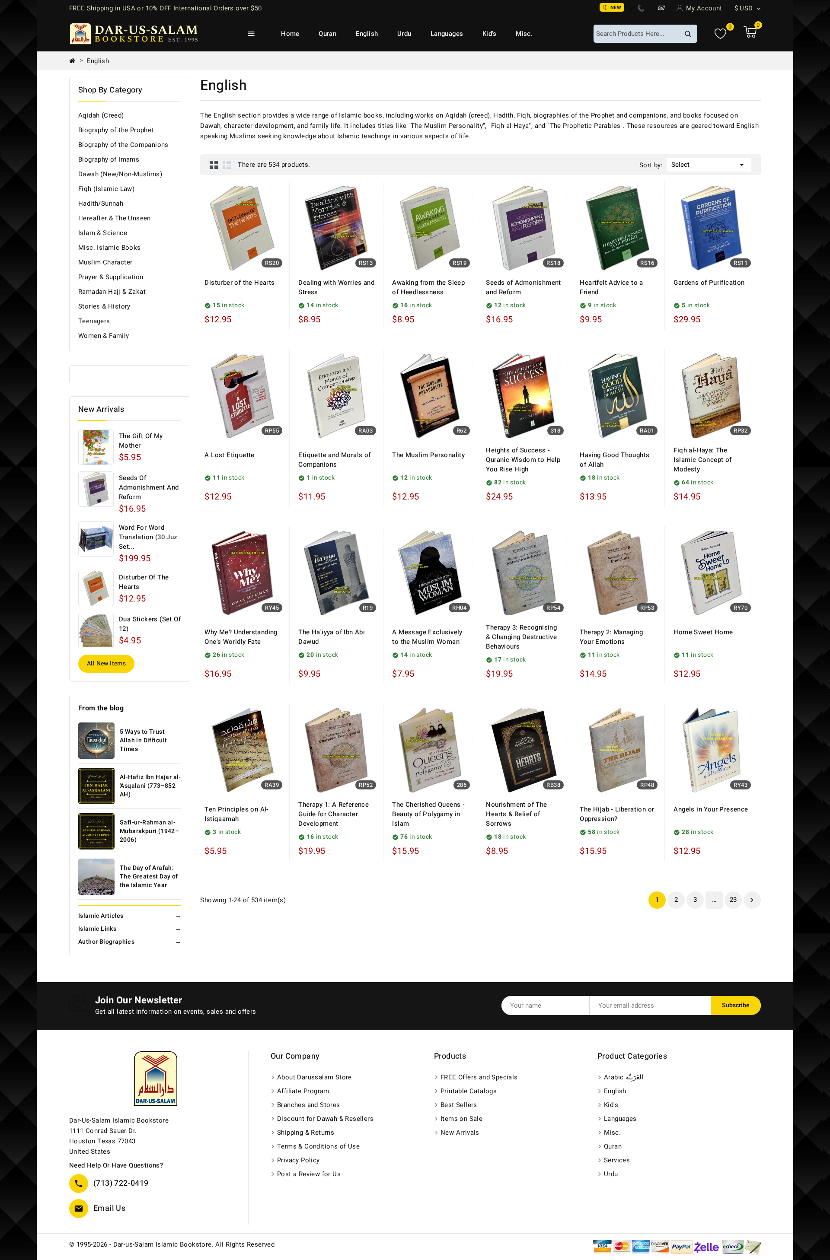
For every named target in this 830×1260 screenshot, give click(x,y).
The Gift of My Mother (141, 440)
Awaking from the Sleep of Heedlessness (428, 287)
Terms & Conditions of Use (318, 1146)
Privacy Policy (298, 1160)
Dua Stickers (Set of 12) (150, 623)
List (227, 164)
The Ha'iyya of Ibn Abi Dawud (331, 636)
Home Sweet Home (703, 632)
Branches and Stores (308, 1105)
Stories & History (104, 306)
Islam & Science (102, 233)
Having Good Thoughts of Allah (614, 459)
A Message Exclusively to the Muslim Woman (427, 636)
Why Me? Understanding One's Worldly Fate (240, 636)
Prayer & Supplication (110, 277)
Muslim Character (105, 262)
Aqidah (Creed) (101, 115)
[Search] (688, 34)
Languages (447, 33)
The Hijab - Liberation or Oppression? (617, 814)
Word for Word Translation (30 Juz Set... (148, 537)
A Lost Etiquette (229, 455)
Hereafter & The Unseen (114, 218)
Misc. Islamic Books (109, 247)
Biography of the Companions (123, 145)
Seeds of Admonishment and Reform (149, 487)
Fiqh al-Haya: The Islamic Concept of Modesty (702, 459)
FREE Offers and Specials (479, 1077)
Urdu (404, 33)
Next (751, 900)
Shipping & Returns (305, 1132)
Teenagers (94, 321)
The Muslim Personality (428, 455)
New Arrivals (460, 1132)
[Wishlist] (720, 34)
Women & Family (103, 335)
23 (733, 899)
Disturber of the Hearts (144, 582)
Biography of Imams (108, 159)
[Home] (75, 61)
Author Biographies (129, 941)
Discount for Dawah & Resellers (325, 1118)
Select (709, 164)
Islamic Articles (129, 915)
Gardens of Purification (709, 282)
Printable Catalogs (469, 1091)
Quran (327, 33)
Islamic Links (129, 928)
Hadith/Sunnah (100, 203)
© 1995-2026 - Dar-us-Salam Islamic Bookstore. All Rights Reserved (172, 1244)
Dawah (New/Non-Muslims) (120, 174)
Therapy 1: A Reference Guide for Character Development (333, 814)
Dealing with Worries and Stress (336, 287)
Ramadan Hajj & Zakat (112, 291)
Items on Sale (461, 1118)
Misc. (524, 33)
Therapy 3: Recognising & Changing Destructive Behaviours (521, 637)
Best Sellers (459, 1105)
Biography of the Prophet (116, 130)
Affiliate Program (303, 1091)
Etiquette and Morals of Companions (334, 459)
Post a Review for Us (309, 1174)
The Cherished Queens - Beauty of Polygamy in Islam (428, 814)
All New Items (106, 663)
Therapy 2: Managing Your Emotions (611, 636)
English (367, 33)
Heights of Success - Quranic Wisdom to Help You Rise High (523, 459)
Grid (214, 164)
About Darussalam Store (314, 1077)
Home (290, 33)
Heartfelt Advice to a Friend (611, 287)
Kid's (489, 33)
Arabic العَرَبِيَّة (623, 1077)
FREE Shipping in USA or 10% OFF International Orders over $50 (165, 8)
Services (617, 1160)
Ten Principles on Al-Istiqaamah (236, 814)
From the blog (101, 708)
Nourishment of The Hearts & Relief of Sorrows (516, 814)
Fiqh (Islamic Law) (106, 189)
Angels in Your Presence (711, 809)
